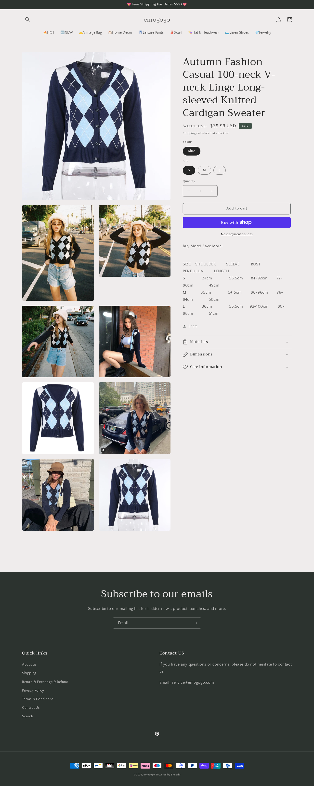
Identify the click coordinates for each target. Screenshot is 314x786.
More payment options (237, 234)
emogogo (149, 774)
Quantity (189, 181)
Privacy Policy (33, 691)
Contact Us (31, 708)
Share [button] (193, 326)
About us (29, 665)
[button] (27, 19)
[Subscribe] (195, 623)
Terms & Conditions (37, 699)
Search (27, 716)
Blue (191, 151)
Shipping (189, 133)
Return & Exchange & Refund (45, 682)
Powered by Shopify (168, 774)
